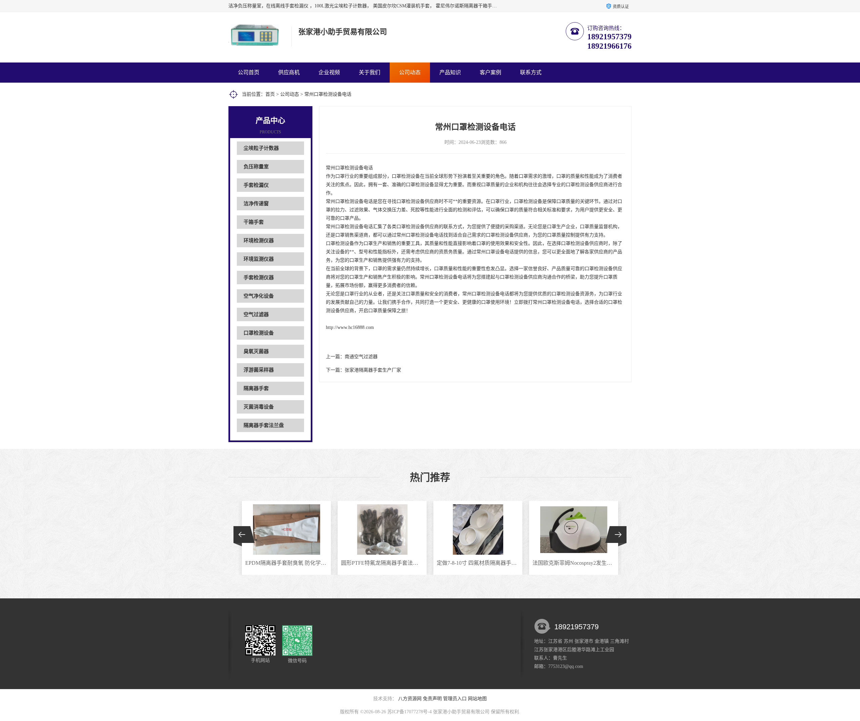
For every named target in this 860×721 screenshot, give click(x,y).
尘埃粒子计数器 (261, 148)
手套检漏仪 (256, 185)
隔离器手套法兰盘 (264, 425)
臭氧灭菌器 (256, 351)
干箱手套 (254, 222)
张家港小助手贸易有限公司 (461, 711)
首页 (270, 94)
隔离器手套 (256, 388)
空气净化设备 (259, 296)
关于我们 (369, 72)
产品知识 (450, 72)
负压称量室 (256, 166)
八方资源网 (410, 698)
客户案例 (490, 72)
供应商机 (289, 72)
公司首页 (248, 72)
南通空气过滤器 (361, 356)
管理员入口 (455, 698)
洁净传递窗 (256, 203)
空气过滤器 (256, 314)
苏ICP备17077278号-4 (409, 711)
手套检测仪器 (259, 277)
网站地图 (477, 698)
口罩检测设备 (259, 333)
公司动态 (410, 72)
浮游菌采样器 (259, 370)
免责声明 (432, 698)
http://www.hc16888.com (350, 327)
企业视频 (329, 72)
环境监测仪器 (259, 259)
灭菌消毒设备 (259, 407)
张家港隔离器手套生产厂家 (373, 370)
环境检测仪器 (259, 240)
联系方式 (531, 72)
